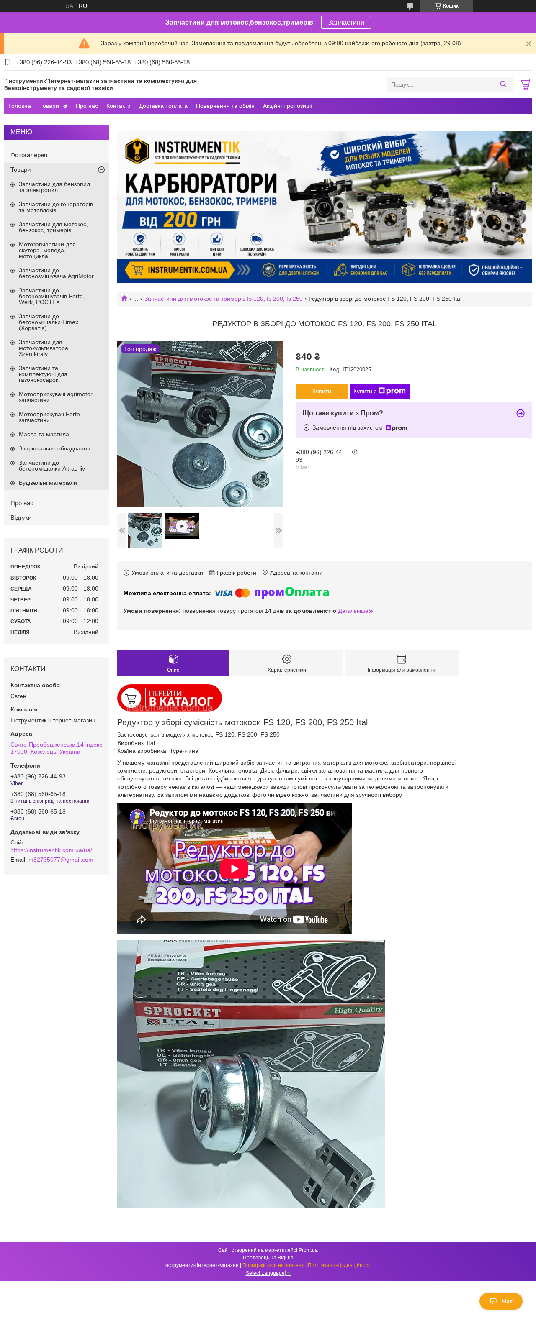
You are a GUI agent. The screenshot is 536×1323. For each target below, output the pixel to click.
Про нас (87, 105)
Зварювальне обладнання (54, 448)
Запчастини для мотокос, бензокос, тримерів (53, 227)
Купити (321, 391)
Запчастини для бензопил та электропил (54, 187)
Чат (507, 1301)
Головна (19, 105)
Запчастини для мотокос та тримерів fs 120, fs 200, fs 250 (223, 298)
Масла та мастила (44, 434)
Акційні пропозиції (287, 105)
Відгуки (20, 517)
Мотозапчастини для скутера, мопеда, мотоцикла (47, 250)
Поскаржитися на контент (273, 1265)
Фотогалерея (28, 155)
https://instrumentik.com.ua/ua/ (51, 850)
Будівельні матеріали (48, 482)
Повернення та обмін (225, 105)
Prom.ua (308, 1250)
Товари (49, 105)
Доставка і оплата (163, 105)
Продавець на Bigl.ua (268, 1258)
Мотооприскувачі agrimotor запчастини (56, 397)
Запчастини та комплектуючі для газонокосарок (43, 374)
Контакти (118, 105)
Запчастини (346, 22)
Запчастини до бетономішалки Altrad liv (52, 465)
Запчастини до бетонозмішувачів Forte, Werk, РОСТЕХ (52, 296)
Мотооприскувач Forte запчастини (49, 417)
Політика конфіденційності (340, 1265)
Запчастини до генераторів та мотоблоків (56, 207)
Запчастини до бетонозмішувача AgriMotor (56, 273)
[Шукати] (503, 84)
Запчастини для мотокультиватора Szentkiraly (43, 348)
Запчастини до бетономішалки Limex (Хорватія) (48, 322)
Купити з (364, 391)
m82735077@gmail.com (60, 859)
